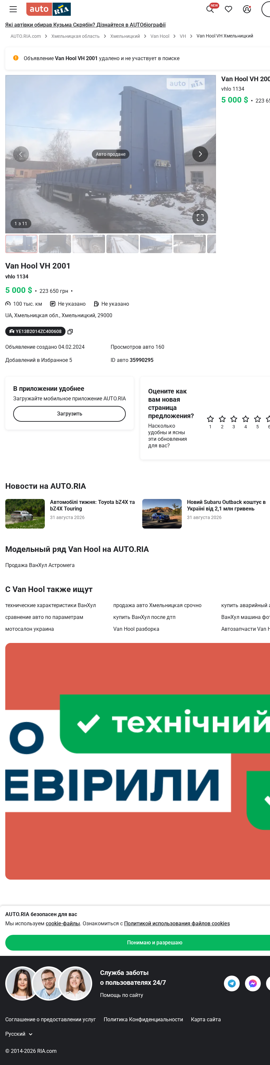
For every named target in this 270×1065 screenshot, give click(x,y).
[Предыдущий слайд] (21, 154)
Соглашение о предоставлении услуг (50, 1019)
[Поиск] (210, 9)
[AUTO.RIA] (48, 9)
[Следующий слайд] (200, 154)
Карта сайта (206, 1019)
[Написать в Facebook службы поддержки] (253, 983)
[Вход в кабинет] (247, 9)
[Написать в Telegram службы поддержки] (232, 983)
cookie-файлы (63, 923)
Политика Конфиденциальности (143, 1019)
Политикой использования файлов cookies (177, 923)
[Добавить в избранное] (228, 9)
